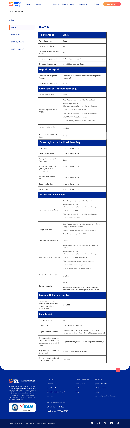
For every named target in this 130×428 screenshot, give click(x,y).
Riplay (96, 392)
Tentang (56, 4)
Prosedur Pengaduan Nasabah (105, 396)
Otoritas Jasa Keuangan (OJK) (21, 388)
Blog (77, 392)
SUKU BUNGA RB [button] (17, 42)
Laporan (50, 396)
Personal (28, 4)
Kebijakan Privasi (100, 388)
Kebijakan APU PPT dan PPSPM (58, 411)
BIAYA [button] (13, 27)
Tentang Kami (80, 384)
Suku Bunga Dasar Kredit (56, 392)
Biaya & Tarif (51, 388)
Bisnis (38, 4)
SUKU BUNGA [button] (16, 35)
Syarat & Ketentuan (101, 384)
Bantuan (97, 4)
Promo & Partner (68, 4)
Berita (77, 388)
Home (11, 11)
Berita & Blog (84, 4)
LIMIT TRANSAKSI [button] (17, 49)
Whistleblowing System (55, 407)
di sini (21, 399)
